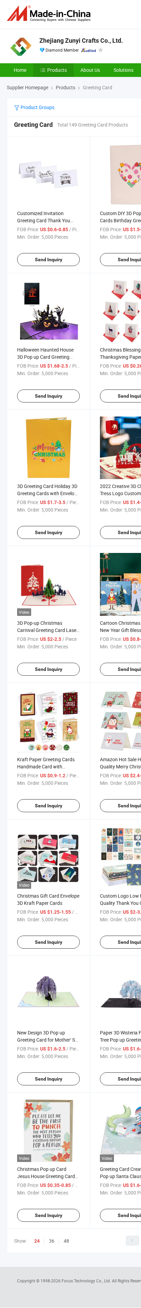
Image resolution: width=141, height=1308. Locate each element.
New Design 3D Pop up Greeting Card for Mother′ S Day (46, 1039)
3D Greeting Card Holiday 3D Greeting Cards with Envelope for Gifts (48, 493)
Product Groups (37, 107)
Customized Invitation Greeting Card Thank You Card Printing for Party (43, 220)
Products (57, 70)
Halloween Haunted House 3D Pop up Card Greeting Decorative (45, 356)
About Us (90, 70)
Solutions (123, 70)
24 (37, 1241)
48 (66, 1241)
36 (51, 1241)
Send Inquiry (48, 259)
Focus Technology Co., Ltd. (87, 1280)
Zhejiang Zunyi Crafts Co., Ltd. (81, 40)
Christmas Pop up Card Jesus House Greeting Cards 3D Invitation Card (47, 1176)
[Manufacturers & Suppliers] (50, 13)
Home (20, 70)
